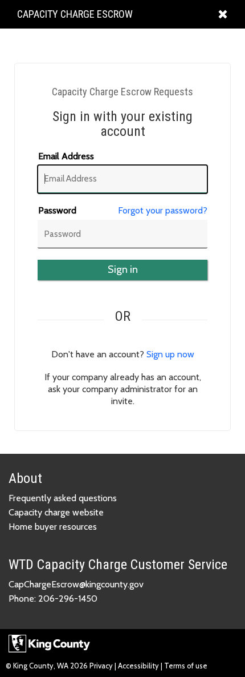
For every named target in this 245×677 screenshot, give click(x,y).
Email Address (66, 156)
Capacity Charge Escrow (75, 18)
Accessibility (138, 665)
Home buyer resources (53, 526)
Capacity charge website (56, 512)
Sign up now (170, 354)
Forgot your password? (162, 210)
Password (57, 210)
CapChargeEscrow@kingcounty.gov (76, 584)
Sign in (123, 269)
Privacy (102, 665)
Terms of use (185, 665)
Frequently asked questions (63, 498)
